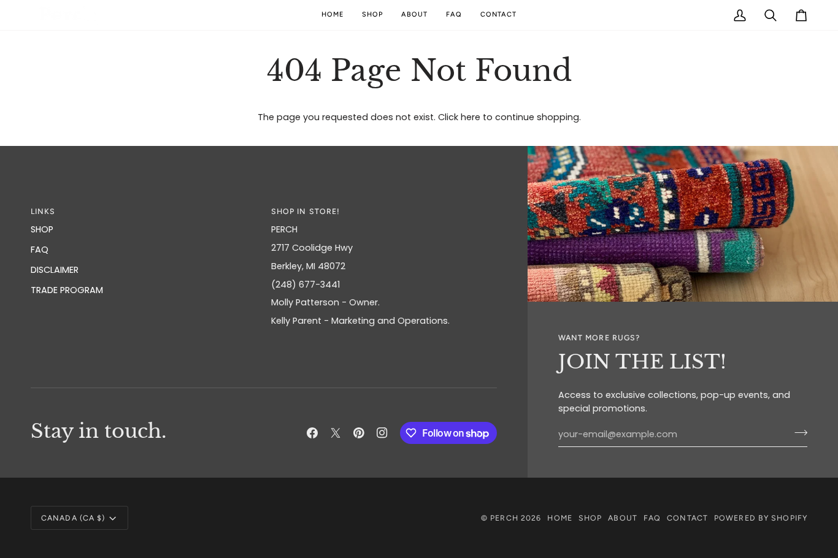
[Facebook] (312, 432)
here (470, 117)
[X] (335, 432)
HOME (559, 517)
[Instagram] (382, 432)
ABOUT (622, 517)
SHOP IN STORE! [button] (305, 211)
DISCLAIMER (55, 270)
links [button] (43, 211)
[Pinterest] (358, 432)
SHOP (42, 229)
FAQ (39, 249)
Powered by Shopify (760, 517)
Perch (504, 517)
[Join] (797, 433)
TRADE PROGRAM (67, 290)
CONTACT (687, 517)
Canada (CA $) (73, 517)
